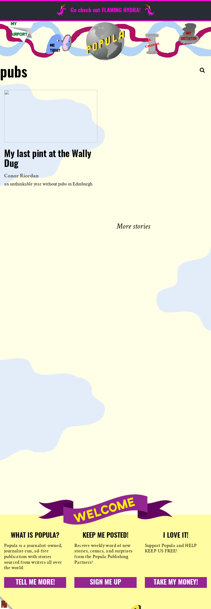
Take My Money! (176, 582)
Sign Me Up (105, 582)
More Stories (134, 225)
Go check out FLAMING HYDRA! (105, 10)
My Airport (21, 32)
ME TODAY (59, 43)
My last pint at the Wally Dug (47, 159)
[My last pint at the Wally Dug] (50, 116)
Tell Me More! (35, 582)
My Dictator (189, 33)
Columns (152, 43)
